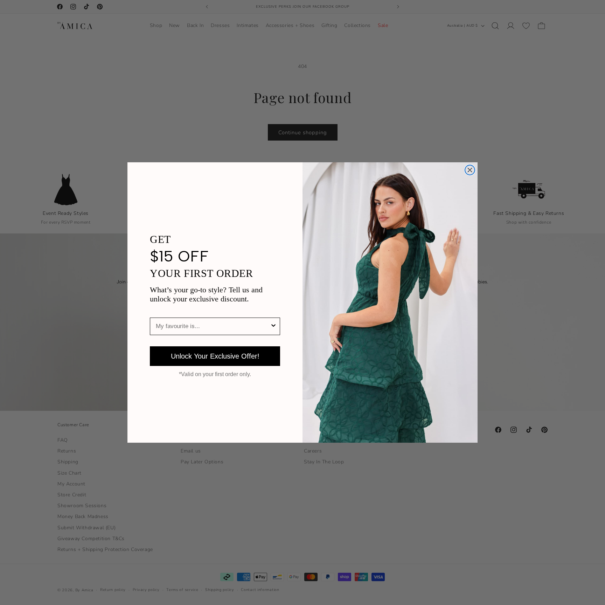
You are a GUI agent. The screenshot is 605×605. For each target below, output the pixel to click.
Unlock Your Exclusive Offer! (215, 356)
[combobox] (213, 326)
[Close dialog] (470, 170)
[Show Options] (273, 326)
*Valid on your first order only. (215, 374)
